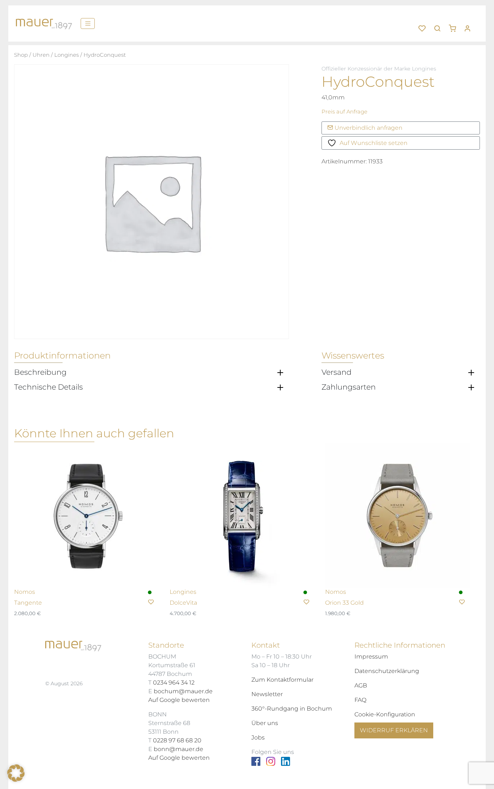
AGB (360, 685)
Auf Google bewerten (179, 699)
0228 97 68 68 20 (177, 740)
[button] (455, 26)
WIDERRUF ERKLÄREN (394, 730)
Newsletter (267, 694)
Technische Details (48, 387)
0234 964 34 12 (174, 682)
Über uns (264, 723)
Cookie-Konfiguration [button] (384, 714)
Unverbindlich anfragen (368, 127)
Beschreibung (40, 372)
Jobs (258, 737)
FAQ (360, 699)
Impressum (371, 656)
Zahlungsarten (348, 387)
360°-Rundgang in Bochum (291, 708)
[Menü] (88, 23)
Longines (66, 55)
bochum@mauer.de (183, 691)
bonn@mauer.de (178, 749)
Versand (336, 372)
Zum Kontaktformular (282, 679)
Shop (21, 55)
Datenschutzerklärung (386, 671)
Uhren (41, 55)
